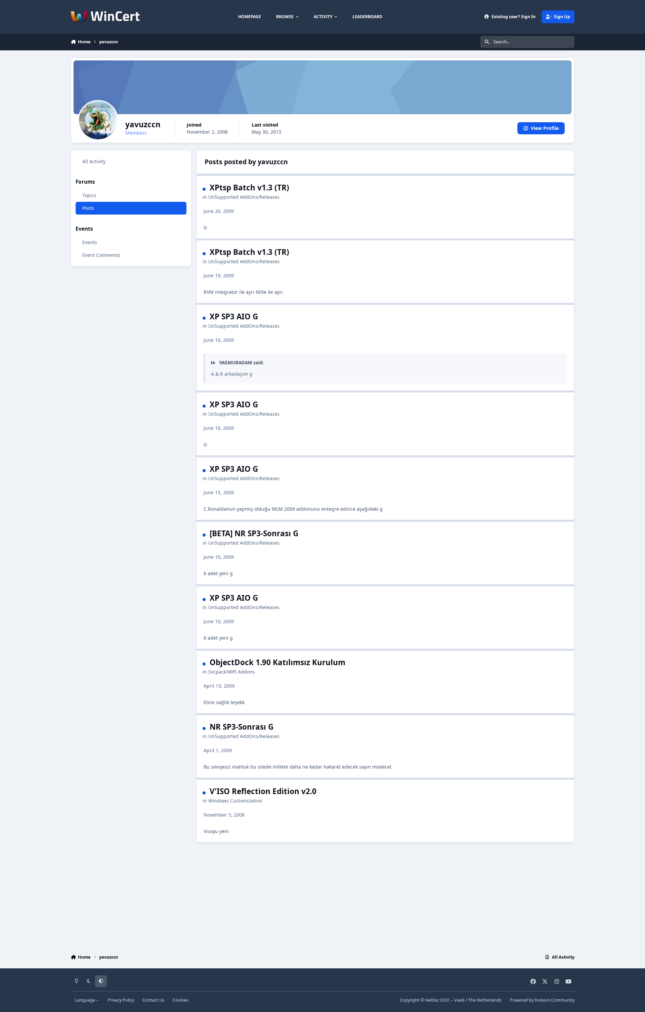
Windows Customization (235, 800)
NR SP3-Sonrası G (241, 727)
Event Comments (101, 255)
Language (85, 1000)
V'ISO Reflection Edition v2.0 (263, 791)
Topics (89, 195)
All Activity (93, 161)
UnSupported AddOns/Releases (244, 197)
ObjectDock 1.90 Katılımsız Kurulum (277, 662)
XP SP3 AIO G (234, 316)
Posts (88, 208)
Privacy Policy (121, 1000)
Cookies (180, 1000)
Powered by (542, 1000)
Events (89, 242)
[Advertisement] (322, 896)
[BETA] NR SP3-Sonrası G (254, 533)
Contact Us (153, 1000)
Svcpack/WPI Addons (231, 672)
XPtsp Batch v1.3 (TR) (249, 187)
